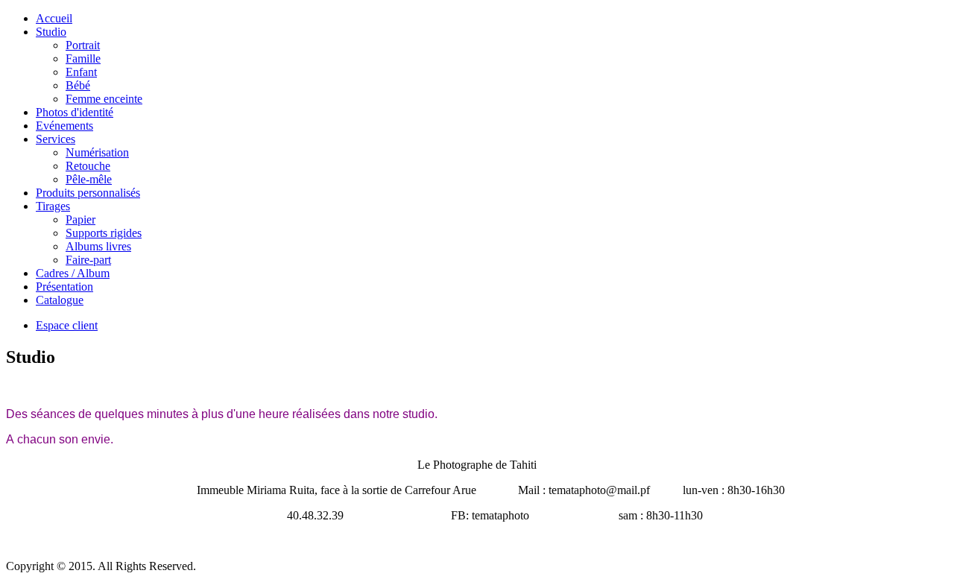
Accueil (54, 18)
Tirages (53, 206)
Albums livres (98, 246)
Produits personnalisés (88, 192)
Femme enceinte (104, 98)
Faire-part (88, 259)
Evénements (64, 125)
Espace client (67, 325)
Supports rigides (104, 233)
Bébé (78, 85)
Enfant (81, 72)
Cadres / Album (73, 273)
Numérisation (97, 152)
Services (55, 139)
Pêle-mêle (89, 179)
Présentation (64, 286)
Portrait (83, 45)
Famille (83, 58)
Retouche (88, 165)
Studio (51, 31)
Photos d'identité (74, 112)
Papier (80, 219)
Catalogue (59, 300)
